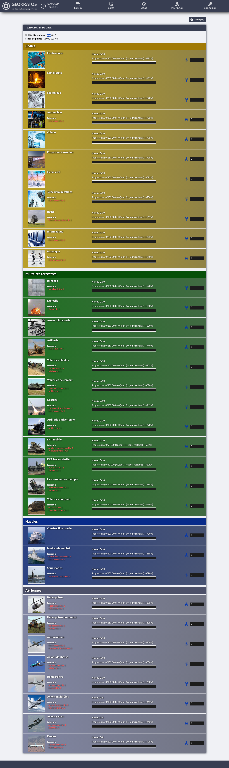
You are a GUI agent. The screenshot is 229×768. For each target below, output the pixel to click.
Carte (111, 8)
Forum (78, 8)
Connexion (210, 8)
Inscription (177, 8)
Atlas (144, 8)
